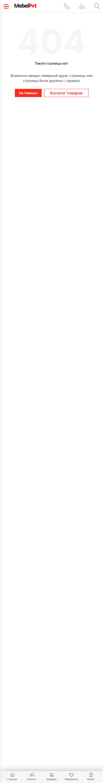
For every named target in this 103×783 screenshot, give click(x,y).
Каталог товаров (66, 93)
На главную (28, 93)
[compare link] (82, 6)
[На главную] (25, 5)
